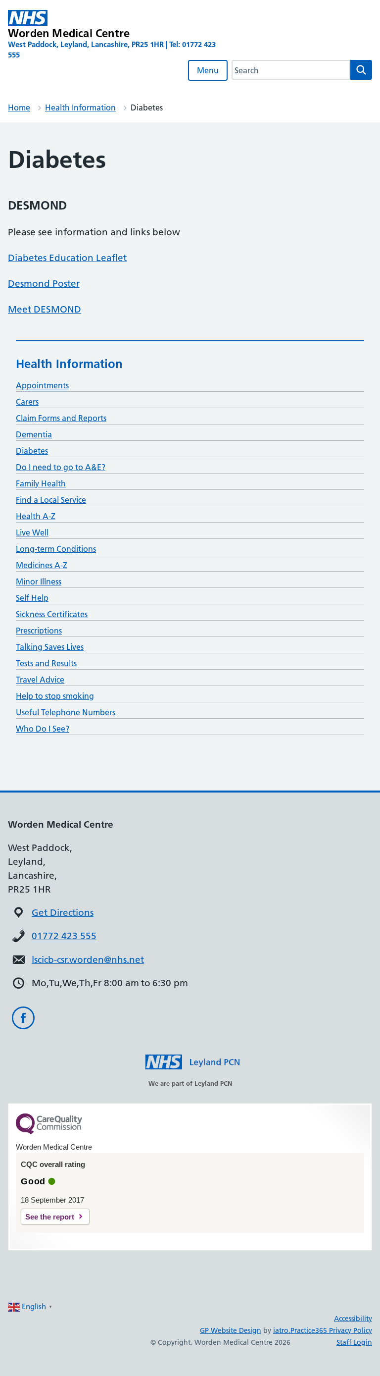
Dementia (34, 434)
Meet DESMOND (44, 309)
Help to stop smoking (55, 696)
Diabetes (32, 451)
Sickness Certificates (52, 614)
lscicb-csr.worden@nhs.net (88, 959)
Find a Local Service (51, 500)
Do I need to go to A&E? (60, 467)
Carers (27, 402)
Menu (208, 70)
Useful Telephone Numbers (65, 712)
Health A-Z (35, 516)
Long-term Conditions (56, 549)
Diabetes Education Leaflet (67, 258)
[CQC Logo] (49, 1132)
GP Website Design (230, 1330)
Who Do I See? (42, 729)
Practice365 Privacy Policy (331, 1330)
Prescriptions (39, 630)
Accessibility (353, 1318)
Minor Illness (38, 581)
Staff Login (354, 1342)
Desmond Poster (44, 283)
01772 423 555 (64, 936)
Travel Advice (40, 680)
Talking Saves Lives (50, 647)
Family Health (41, 483)
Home (19, 107)
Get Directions (63, 912)
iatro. (281, 1330)
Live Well (32, 532)
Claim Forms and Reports (61, 418)
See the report (49, 1217)
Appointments (42, 385)
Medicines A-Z (41, 565)
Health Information (80, 107)
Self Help (32, 598)
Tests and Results (46, 663)
